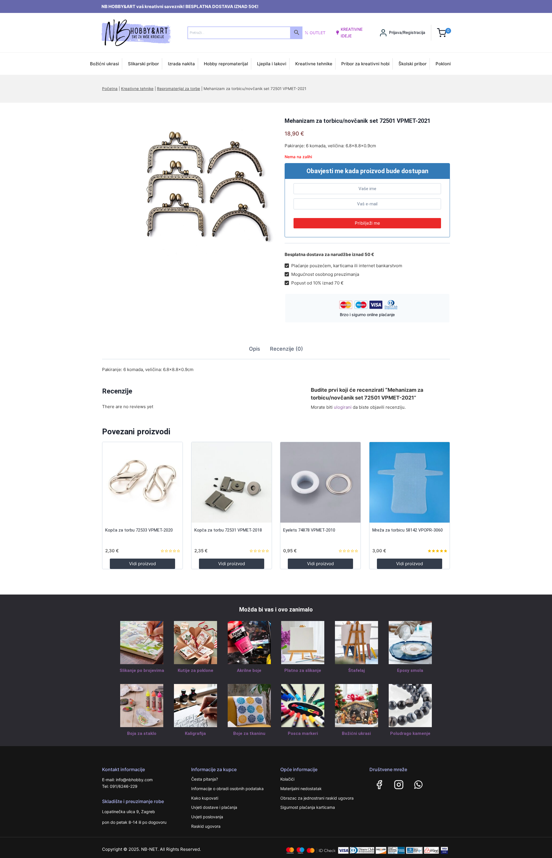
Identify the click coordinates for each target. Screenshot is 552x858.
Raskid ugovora (206, 826)
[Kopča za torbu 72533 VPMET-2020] (142, 482)
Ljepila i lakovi (271, 63)
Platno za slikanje (302, 670)
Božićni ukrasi (104, 63)
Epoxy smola (410, 670)
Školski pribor (412, 63)
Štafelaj (356, 670)
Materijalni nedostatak (301, 788)
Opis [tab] (254, 349)
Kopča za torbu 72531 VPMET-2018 (228, 530)
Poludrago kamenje (410, 733)
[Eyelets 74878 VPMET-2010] (320, 482)
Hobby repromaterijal (226, 63)
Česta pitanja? (204, 779)
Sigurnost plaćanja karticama (307, 807)
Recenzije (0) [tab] (286, 349)
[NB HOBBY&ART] (136, 32)
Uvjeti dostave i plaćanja (214, 807)
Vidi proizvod (142, 563)
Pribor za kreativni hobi (365, 63)
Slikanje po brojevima (142, 670)
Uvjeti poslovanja (207, 816)
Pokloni (443, 63)
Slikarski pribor (143, 63)
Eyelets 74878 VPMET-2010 (309, 530)
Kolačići (287, 779)
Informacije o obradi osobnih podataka (227, 788)
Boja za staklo (141, 733)
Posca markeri (303, 733)
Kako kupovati (204, 798)
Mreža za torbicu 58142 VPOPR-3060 (407, 530)
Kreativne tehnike (313, 63)
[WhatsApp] (418, 784)
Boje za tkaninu (249, 733)
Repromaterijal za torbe (178, 88)
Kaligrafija (195, 733)
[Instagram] (399, 784)
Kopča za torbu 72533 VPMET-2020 (139, 530)
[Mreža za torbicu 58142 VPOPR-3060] (409, 482)
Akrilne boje (249, 670)
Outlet (317, 32)
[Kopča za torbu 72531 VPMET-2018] (231, 482)
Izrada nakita (181, 63)
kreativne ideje (352, 32)
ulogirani (343, 407)
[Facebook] (379, 784)
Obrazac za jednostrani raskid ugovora (317, 798)
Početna (110, 88)
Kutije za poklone (195, 670)
